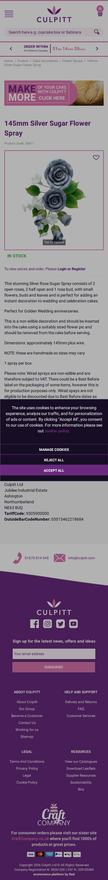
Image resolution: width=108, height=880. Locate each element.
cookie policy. (57, 431)
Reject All (54, 459)
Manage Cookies (54, 449)
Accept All (54, 470)
